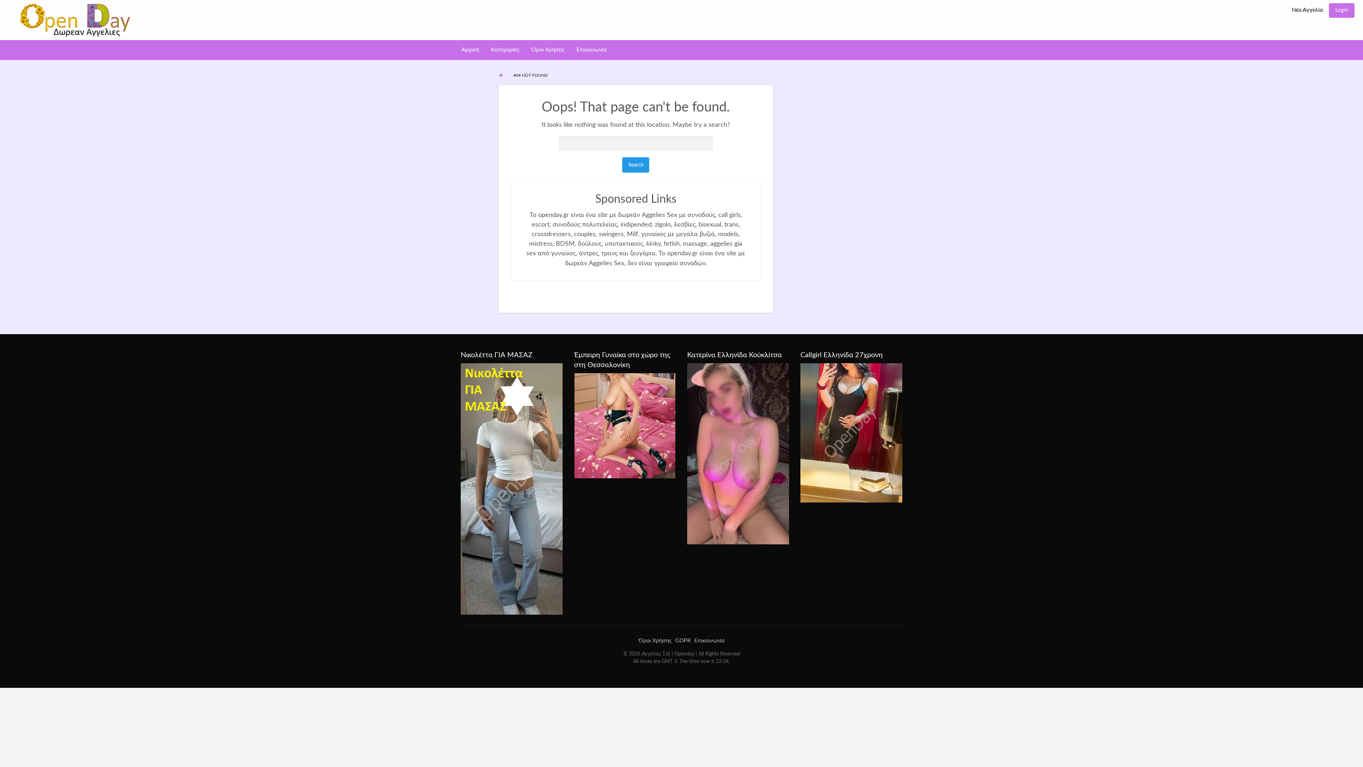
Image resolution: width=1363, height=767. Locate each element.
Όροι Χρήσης (547, 50)
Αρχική (470, 50)
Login (1341, 10)
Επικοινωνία (591, 50)
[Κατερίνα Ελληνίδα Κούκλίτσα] (738, 453)
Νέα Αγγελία (1307, 10)
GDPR (683, 640)
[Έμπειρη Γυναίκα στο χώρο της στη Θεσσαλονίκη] (625, 425)
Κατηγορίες (505, 50)
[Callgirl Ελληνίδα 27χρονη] (851, 432)
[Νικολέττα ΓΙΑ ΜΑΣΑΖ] (512, 488)
